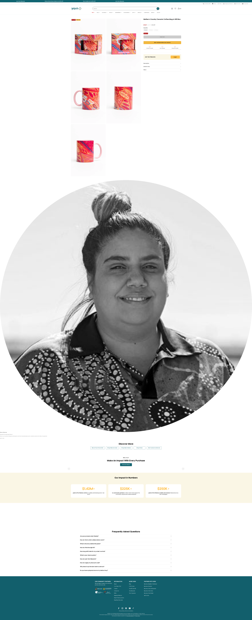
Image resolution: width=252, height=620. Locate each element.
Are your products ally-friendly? (89, 536)
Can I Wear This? (117, 586)
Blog (130, 584)
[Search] (158, 8)
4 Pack (151, 30)
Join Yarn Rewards (55, 1)
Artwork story (147, 66)
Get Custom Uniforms (154, 447)
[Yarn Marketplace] (76, 8)
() (180, 8)
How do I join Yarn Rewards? (88, 559)
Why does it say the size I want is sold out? (92, 566)
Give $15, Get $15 (132, 588)
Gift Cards (238, 3)
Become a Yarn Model (148, 593)
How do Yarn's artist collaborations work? (92, 540)
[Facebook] (119, 608)
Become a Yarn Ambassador (150, 588)
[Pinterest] (126, 608)
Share (145, 69)
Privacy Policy (122, 610)
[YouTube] (130, 608)
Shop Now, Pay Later (118, 600)
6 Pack (156, 30)
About (214, 3)
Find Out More (126, 464)
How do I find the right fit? (87, 547)
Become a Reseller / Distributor (150, 584)
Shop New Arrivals (112, 447)
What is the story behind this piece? (90, 543)
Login (175, 57)
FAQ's (220, 3)
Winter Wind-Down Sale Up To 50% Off (89, 1)
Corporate (246, 3)
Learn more (2, 438)
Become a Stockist (148, 586)
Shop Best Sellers (126, 447)
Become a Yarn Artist (148, 590)
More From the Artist (97, 447)
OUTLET (158, 12)
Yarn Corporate (132, 593)
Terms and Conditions (130, 615)
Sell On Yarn (146, 595)
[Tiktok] (133, 608)
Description (146, 63)
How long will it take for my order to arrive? (92, 551)
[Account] (172, 9)
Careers (115, 588)
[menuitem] (172, 9)
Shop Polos (139, 447)
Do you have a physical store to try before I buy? (94, 570)
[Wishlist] (175, 9)
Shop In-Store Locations (119, 597)
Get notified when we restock (162, 42)
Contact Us (116, 590)
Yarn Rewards (132, 590)
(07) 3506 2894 (207, 3)
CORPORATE (146, 12)
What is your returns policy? (88, 555)
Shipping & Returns (229, 3)
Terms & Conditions (129, 610)
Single (145, 30)
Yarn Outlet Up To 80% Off (25, 1)
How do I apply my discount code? (90, 562)
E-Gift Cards (131, 586)
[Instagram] (122, 608)
